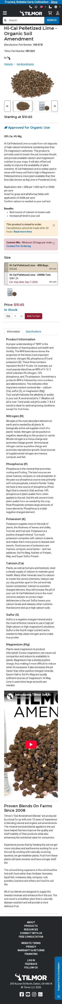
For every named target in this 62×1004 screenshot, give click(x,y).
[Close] (58, 996)
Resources (31, 929)
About (31, 922)
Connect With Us (31, 933)
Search (51, 20)
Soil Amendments (25, 64)
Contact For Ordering (18, 246)
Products (8, 64)
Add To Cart (33, 316)
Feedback (31, 964)
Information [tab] (13, 331)
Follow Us (31, 967)
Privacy (31, 946)
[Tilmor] (8, 57)
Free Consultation (31, 936)
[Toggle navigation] (8, 13)
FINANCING (31, 954)
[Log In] (58, 13)
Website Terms (31, 943)
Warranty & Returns (31, 950)
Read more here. (23, 231)
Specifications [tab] (33, 331)
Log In (31, 960)
